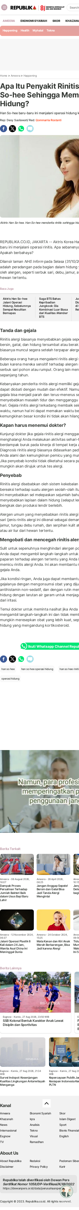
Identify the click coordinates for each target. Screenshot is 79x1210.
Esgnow (5, 1136)
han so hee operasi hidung (37, 669)
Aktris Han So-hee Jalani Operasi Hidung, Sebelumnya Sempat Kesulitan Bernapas (17, 306)
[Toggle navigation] (4, 7)
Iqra (32, 1119)
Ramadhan (37, 1142)
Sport (62, 1124)
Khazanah (6, 1119)
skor (56, 20)
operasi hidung (10, 678)
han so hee (8, 669)
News (3, 1124)
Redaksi (35, 1161)
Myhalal (38, 30)
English (64, 1136)
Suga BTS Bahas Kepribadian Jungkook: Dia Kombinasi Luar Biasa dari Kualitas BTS (53, 307)
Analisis (35, 1124)
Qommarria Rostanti (48, 120)
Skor (62, 1113)
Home (3, 75)
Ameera (15, 75)
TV (2, 1142)
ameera (9, 20)
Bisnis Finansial (69, 1130)
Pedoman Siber (69, 1161)
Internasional (8, 1130)
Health (25, 30)
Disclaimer (6, 1166)
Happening (10, 30)
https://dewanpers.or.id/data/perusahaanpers (33, 1188)
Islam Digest (67, 1119)
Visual (34, 1136)
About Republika (10, 1161)
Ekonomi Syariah (33, 20)
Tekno (51, 30)
